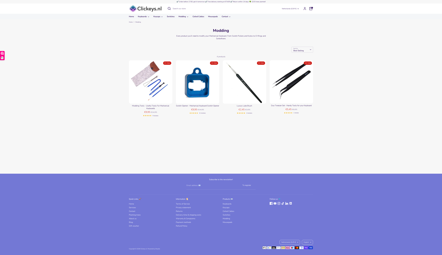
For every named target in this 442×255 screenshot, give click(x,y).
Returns (179, 211)
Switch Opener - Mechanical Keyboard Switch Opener (197, 106)
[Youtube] (275, 203)
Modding (182, 16)
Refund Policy (181, 226)
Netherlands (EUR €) (289, 9)
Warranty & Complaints (185, 218)
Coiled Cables (198, 16)
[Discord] (290, 203)
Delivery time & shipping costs (188, 215)
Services (132, 207)
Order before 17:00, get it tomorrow (192, 2)
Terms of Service (183, 204)
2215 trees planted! (259, 2)
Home (131, 16)
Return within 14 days (241, 2)
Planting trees (135, 215)
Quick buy (151, 100)
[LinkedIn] (286, 203)
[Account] (304, 8)
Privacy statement (183, 207)
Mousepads (213, 16)
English (306, 242)
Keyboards (142, 16)
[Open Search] (169, 8)
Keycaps (157, 16)
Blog (131, 222)
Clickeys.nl (143, 249)
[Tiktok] (282, 203)
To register (246, 185)
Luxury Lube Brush (244, 106)
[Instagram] (279, 203)
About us (133, 218)
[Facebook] (271, 203)
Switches (171, 16)
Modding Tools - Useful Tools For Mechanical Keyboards (150, 107)
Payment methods (183, 222)
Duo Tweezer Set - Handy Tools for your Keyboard (291, 105)
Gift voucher (134, 226)
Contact (225, 16)
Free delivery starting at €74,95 (219, 2)
